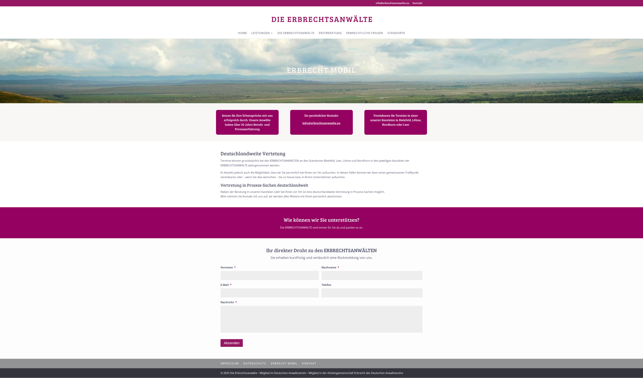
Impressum (230, 363)
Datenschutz (254, 363)
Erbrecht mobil (284, 363)
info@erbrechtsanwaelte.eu (392, 3)
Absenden (231, 343)
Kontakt (417, 3)
